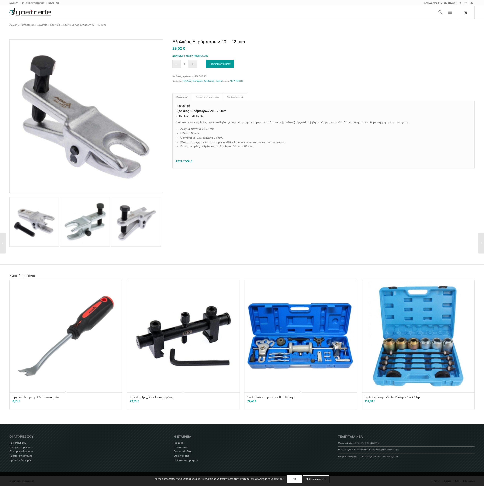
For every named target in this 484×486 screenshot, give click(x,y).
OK (294, 479)
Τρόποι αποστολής (20, 455)
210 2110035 (449, 3)
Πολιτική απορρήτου (186, 460)
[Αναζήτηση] (440, 12)
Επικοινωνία (181, 447)
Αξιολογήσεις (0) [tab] (235, 97)
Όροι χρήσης (181, 455)
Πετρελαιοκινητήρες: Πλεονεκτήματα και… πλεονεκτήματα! (368, 456)
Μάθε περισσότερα (316, 479)
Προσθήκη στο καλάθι (220, 64)
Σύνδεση (13, 3)
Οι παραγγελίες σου (21, 451)
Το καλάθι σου (17, 442)
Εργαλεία (42, 24)
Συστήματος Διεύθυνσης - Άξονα (207, 81)
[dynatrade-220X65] (30, 12)
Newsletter (53, 3)
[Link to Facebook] (460, 3)
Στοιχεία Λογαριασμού (33, 3)
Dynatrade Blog (183, 451)
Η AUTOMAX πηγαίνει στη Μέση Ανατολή (358, 442)
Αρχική (13, 24)
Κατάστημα (27, 24)
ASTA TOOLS (236, 81)
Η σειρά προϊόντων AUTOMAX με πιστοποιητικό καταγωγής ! (368, 449)
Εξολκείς (55, 24)
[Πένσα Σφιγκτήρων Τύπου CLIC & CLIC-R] (481, 243)
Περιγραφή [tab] (182, 97)
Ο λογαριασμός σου (21, 447)
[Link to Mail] (472, 3)
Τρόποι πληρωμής (20, 460)
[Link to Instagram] (466, 3)
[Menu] (450, 12)
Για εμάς (178, 442)
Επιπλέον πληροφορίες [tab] (207, 97)
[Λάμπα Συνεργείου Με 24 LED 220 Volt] (3, 243)
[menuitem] (14, 3)
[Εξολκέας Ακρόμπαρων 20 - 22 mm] (86, 116)
